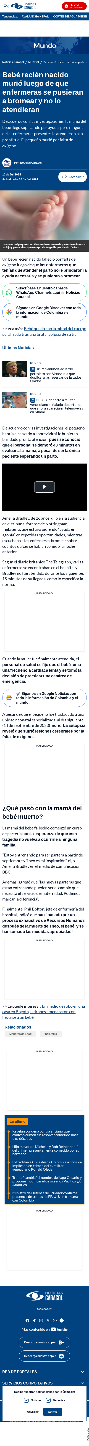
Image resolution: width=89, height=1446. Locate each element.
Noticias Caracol (13, 62)
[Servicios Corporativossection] (82, 1383)
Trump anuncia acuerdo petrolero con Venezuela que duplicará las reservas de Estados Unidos (55, 375)
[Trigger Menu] (6, 6)
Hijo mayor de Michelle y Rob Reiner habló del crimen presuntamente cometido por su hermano (45, 1150)
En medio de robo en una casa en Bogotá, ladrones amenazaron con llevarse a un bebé (43, 1012)
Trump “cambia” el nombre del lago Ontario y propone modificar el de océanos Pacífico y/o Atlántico (47, 1181)
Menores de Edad (20, 1034)
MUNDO (33, 62)
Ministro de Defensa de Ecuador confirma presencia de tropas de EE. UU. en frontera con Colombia (45, 1196)
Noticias (36, 1400)
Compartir (72, 177)
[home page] (44, 1296)
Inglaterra (50, 1034)
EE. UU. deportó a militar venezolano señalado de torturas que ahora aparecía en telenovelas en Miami (56, 405)
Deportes (59, 1400)
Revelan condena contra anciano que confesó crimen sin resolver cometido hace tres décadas (45, 1134)
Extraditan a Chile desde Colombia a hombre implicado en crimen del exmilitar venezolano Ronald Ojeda (47, 1165)
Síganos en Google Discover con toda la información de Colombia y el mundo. (48, 312)
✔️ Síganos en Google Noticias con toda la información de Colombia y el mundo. (47, 697)
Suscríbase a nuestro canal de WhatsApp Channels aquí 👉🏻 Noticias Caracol (48, 292)
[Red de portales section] (82, 1372)
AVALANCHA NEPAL (35, 16)
